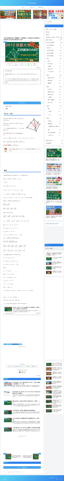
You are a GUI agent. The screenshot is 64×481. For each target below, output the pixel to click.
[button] (35, 64)
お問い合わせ (52, 477)
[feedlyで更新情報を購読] (22, 372)
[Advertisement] (22, 29)
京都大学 (9, 344)
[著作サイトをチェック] (20, 372)
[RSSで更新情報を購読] (24, 372)
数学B (21, 344)
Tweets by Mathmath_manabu (52, 223)
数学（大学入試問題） (15, 344)
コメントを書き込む (22, 467)
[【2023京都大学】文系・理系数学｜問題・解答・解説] (8, 14)
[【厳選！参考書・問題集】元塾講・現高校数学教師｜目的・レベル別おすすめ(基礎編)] (56, 14)
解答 (7, 108)
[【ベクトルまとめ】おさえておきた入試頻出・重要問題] (40, 14)
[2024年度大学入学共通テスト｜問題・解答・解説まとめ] (24, 14)
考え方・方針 (8, 106)
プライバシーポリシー (58, 477)
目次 (21, 102)
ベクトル (5, 344)
